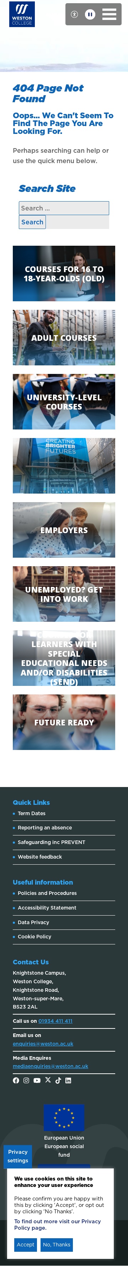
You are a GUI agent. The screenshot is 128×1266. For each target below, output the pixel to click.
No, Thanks (56, 1244)
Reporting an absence (45, 827)
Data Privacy (33, 922)
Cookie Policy (34, 936)
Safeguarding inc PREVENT (51, 842)
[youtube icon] (37, 1081)
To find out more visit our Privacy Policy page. (57, 1224)
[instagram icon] (26, 1081)
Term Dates (32, 813)
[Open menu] (109, 14)
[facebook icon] (16, 1081)
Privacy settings (17, 1156)
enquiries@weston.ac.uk (43, 1044)
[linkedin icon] (68, 1081)
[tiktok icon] (58, 1081)
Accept (25, 1244)
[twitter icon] (48, 1081)
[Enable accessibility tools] (74, 14)
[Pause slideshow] (90, 14)
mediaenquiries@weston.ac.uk (50, 1066)
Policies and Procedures (47, 893)
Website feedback (40, 857)
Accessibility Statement (47, 908)
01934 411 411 (55, 1021)
